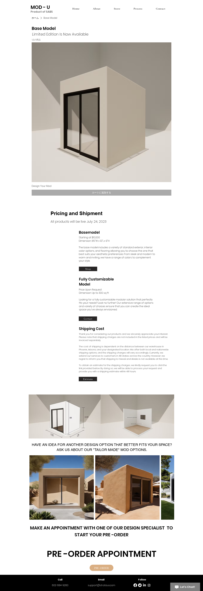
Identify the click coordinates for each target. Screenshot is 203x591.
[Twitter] (140, 585)
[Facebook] (135, 585)
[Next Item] (169, 487)
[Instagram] (149, 585)
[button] (65, 417)
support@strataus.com (101, 585)
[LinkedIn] (144, 585)
